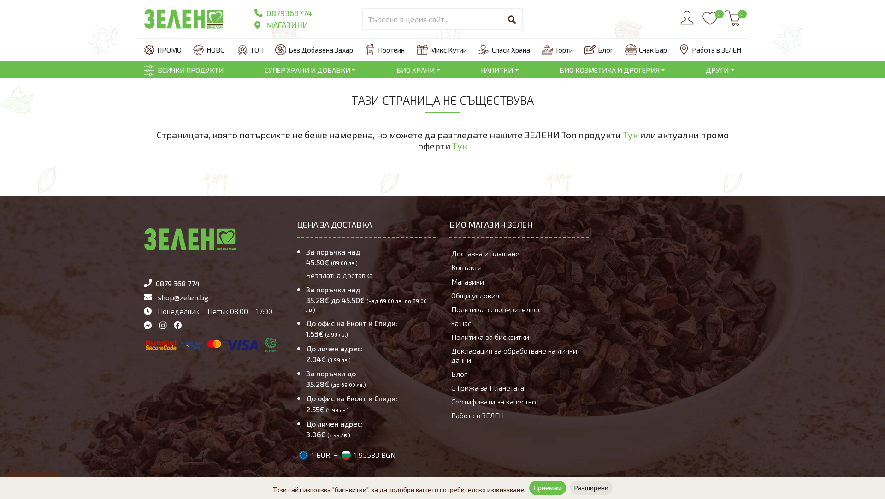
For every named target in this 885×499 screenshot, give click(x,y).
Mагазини (286, 25)
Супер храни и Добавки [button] (307, 70)
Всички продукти (191, 70)
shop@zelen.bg (183, 297)
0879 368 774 (178, 283)
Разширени (591, 488)
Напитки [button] (497, 70)
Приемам (547, 488)
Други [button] (717, 70)
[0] (710, 23)
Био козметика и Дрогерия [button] (610, 70)
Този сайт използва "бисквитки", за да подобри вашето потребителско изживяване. (399, 489)
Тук (630, 134)
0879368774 (288, 13)
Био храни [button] (415, 70)
